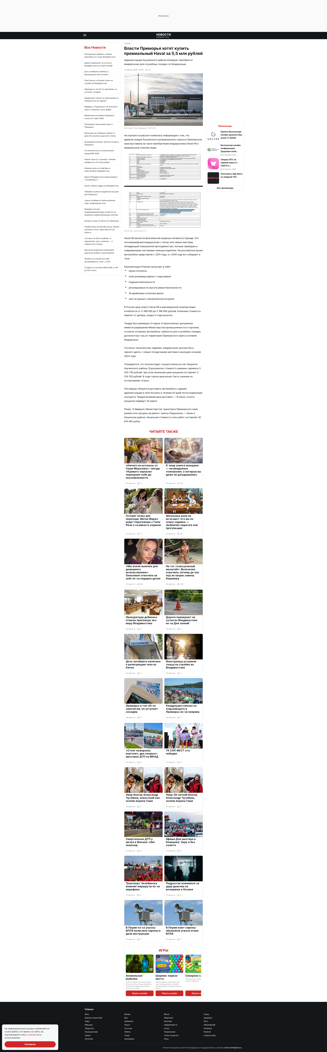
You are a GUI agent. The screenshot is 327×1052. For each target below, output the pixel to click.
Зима (87, 1021)
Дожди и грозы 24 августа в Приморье (101, 221)
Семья (88, 1035)
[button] (225, 136)
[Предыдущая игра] (127, 963)
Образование (209, 1025)
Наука (127, 1025)
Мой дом (88, 1025)
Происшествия (91, 1032)
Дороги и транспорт (93, 1018)
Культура (168, 1021)
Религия (207, 1032)
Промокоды (225, 126)
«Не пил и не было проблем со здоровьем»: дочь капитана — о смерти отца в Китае (98, 241)
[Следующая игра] (199, 963)
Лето (206, 1021)
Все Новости (95, 47)
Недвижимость (170, 1025)
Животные (168, 1018)
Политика (208, 1028)
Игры (163, 950)
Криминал (128, 1021)
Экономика (129, 1039)
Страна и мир (210, 1035)
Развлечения (169, 1032)
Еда (126, 1018)
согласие (31, 1034)
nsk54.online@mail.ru (233, 1048)
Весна (166, 1014)
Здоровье (208, 1018)
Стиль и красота (171, 1035)
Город (127, 43)
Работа (127, 1032)
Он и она (128, 1028)
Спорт (127, 1035)
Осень (167, 1028)
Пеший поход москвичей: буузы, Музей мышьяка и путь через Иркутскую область (101, 229)
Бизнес (127, 1014)
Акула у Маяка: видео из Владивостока (101, 186)
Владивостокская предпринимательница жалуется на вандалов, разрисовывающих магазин (101, 212)
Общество (89, 1028)
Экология (89, 1039)
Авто (87, 1014)
